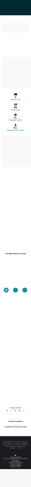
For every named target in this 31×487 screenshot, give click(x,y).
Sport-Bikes (24, 443)
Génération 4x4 (10, 444)
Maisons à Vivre (21, 446)
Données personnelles (16, 464)
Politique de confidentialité (15, 465)
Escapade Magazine (11, 446)
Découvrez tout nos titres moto (13, 175)
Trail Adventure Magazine (20, 441)
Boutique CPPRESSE (8, 441)
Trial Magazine (16, 443)
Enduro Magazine (7, 443)
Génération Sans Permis (22, 444)
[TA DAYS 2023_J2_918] (15, 304)
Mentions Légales (15, 461)
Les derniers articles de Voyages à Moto (14, 285)
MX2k (4, 444)
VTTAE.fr (19, 448)
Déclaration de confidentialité (15, 462)
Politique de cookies (15, 466)
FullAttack (12, 448)
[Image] (15, 268)
